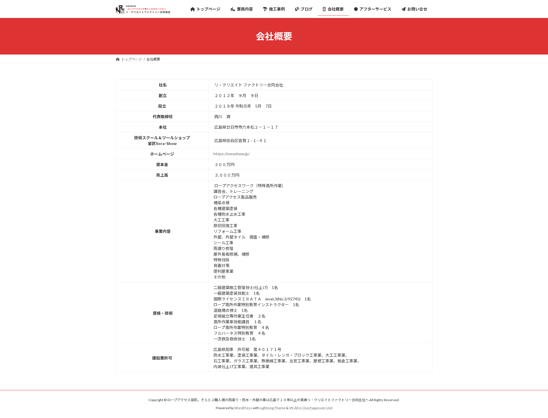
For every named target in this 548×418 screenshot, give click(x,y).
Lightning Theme (272, 408)
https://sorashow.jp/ (231, 153)
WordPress (243, 408)
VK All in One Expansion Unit (311, 408)
